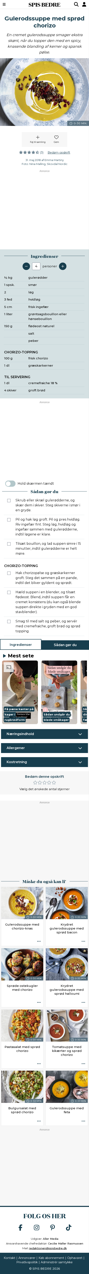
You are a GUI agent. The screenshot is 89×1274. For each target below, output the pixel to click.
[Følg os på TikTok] (69, 1227)
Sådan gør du (65, 645)
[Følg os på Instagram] (37, 1227)
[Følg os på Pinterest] (53, 1227)
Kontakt (9, 1258)
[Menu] (10, 4)
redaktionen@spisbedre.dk (48, 1248)
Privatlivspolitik (27, 1262)
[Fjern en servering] (26, 266)
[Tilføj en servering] (62, 266)
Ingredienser (21, 645)
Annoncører (26, 1258)
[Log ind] (84, 4)
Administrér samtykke (57, 1262)
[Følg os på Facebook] (20, 1227)
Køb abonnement (51, 1258)
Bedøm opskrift (59, 152)
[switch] (10, 484)
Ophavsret (74, 1258)
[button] (20, 692)
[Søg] (76, 4)
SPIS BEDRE (44, 4)
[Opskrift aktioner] (39, 941)
